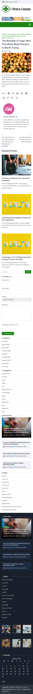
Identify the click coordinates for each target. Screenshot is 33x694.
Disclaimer (5, 500)
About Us (4, 476)
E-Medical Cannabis (20, 687)
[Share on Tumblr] (8, 98)
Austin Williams (9, 435)
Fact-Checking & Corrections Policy (11, 506)
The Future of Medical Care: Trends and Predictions (16, 179)
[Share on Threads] (12, 98)
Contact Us (5, 479)
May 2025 (4, 354)
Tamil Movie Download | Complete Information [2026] (13, 463)
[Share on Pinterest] (26, 93)
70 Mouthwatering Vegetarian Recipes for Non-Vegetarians (16, 219)
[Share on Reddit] (3, 98)
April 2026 (4, 341)
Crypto (4, 380)
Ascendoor (17, 689)
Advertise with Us (6, 494)
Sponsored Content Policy (9, 509)
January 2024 (5, 363)
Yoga (12, 38)
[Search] (29, 24)
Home (3, 491)
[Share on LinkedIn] (17, 93)
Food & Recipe (6, 36)
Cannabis (4, 377)
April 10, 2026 (21, 435)
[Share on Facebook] (8, 93)
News (3, 405)
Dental (14, 34)
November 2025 (6, 351)
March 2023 (5, 366)
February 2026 (6, 344)
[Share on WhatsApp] (22, 93)
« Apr (3, 681)
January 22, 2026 (21, 467)
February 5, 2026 (21, 446)
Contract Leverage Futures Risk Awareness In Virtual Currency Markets (16, 443)
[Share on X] (13, 93)
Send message (8, 333)
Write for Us (5, 488)
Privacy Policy (5, 482)
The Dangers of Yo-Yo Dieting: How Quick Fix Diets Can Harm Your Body (16, 258)
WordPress (5, 691)
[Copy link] (17, 98)
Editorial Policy (6, 503)
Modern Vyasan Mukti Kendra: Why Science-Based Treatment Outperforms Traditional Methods (16, 430)
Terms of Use (5, 485)
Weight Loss (6, 38)
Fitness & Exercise (25, 34)
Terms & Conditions (7, 497)
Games (4, 396)
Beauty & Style (6, 34)
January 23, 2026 (21, 456)
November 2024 (6, 360)
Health (14, 36)
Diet (18, 34)
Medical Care (21, 36)
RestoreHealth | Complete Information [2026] (16, 453)
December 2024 (6, 357)
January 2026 (5, 347)
